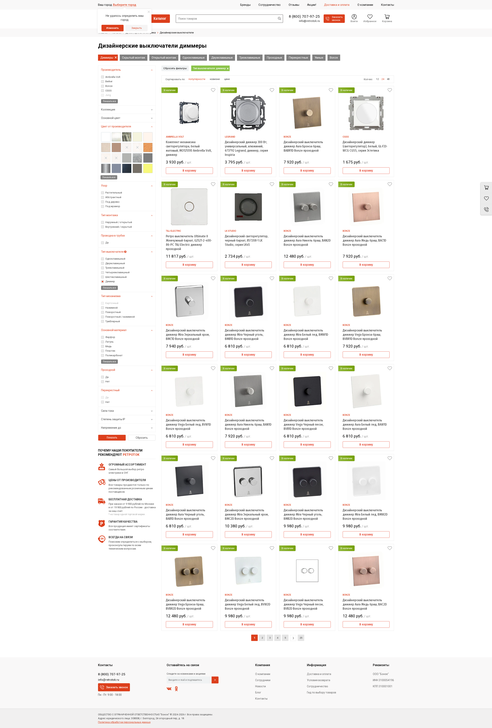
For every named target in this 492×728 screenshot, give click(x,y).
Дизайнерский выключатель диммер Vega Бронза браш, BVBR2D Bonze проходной (185, 604)
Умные (319, 57)
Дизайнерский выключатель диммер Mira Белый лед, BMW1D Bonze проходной (306, 334)
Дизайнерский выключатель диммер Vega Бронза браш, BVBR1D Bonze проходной (362, 334)
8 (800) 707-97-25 (304, 16)
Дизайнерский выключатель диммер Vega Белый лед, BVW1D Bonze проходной (188, 424)
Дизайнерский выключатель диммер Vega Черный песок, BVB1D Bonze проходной (303, 424)
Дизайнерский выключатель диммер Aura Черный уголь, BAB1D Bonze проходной (185, 514)
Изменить (112, 28)
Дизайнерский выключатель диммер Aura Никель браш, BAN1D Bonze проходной (248, 424)
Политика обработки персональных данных (124, 722)
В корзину (189, 170)
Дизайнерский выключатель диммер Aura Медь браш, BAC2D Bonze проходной (365, 604)
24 (382, 79)
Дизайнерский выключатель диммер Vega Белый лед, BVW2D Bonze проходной (247, 604)
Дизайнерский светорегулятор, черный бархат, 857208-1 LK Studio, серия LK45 (246, 240)
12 (377, 79)
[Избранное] (486, 198)
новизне (215, 79)
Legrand (230, 136)
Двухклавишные (222, 57)
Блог (258, 692)
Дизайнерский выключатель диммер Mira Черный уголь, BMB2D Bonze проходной (303, 514)
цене (227, 79)
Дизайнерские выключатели (177, 32)
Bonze (334, 57)
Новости (260, 686)
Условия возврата (318, 680)
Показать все (109, 101)
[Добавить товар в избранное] (213, 90)
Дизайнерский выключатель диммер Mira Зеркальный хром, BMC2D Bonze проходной (246, 514)
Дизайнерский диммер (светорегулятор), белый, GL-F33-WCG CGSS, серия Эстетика (365, 146)
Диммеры (106, 57)
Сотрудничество (317, 686)
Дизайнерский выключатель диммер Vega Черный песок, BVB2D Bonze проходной (303, 604)
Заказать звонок (117, 687)
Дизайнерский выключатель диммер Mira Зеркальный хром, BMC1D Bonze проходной (187, 334)
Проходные (274, 57)
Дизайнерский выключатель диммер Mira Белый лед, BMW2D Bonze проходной (365, 514)
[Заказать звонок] (486, 209)
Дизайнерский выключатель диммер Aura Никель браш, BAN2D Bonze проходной (307, 240)
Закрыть (136, 28)
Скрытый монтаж (133, 57)
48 (388, 79)
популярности (197, 79)
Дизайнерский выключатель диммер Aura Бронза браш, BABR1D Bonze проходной (303, 146)
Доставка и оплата (319, 674)
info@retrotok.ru (309, 21)
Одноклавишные (194, 57)
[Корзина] (486, 187)
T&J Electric (173, 231)
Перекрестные (298, 57)
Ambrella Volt (175, 136)
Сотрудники (262, 680)
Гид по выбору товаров (321, 692)
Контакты (261, 698)
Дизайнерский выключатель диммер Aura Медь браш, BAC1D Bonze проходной (364, 240)
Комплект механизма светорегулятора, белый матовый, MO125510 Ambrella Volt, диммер (189, 148)
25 (301, 637)
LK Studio (230, 231)
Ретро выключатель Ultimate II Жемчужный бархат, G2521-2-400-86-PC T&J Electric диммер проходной (189, 242)
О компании (262, 674)
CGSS (346, 136)
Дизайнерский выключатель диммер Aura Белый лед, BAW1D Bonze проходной (365, 424)
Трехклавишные (249, 57)
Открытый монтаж (164, 57)
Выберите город (124, 5)
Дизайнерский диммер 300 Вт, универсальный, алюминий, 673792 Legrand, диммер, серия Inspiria (246, 148)
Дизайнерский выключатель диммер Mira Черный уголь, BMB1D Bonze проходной (244, 334)
